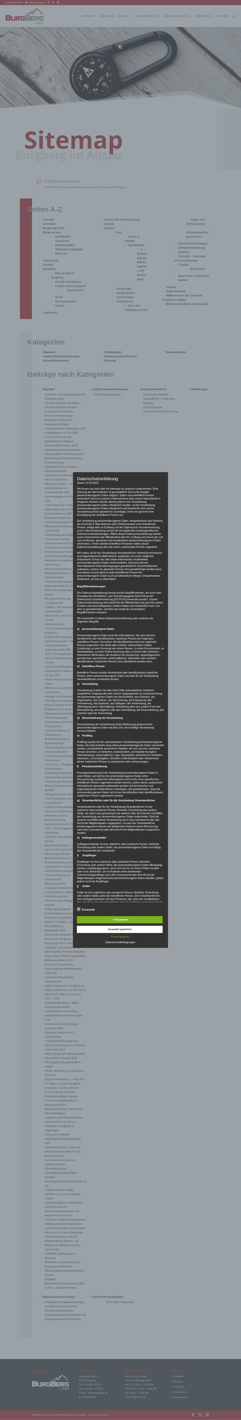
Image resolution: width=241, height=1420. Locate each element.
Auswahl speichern (120, 929)
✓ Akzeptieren (120, 919)
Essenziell (88, 909)
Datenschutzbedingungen (120, 942)
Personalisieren (120, 936)
